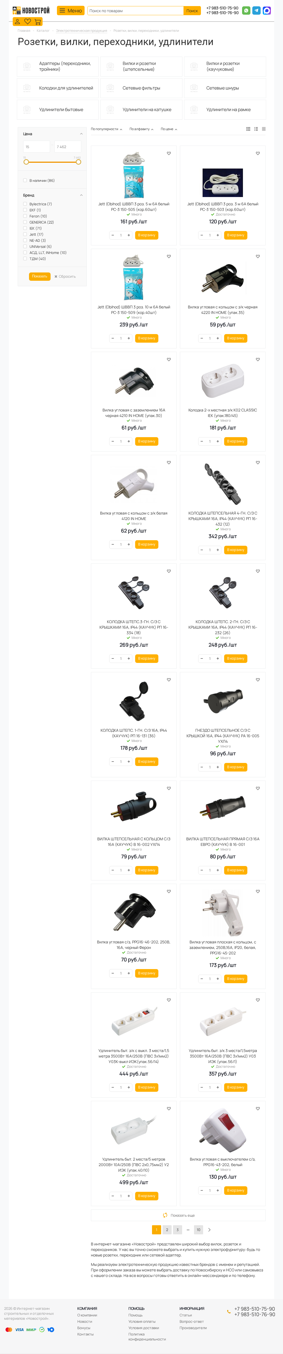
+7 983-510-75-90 (222, 8)
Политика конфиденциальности (147, 1337)
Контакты (85, 1334)
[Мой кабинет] (17, 21)
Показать (39, 276)
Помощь (137, 1308)
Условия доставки (144, 1327)
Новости (84, 1321)
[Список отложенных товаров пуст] (27, 21)
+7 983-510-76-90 (222, 13)
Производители (193, 1327)
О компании (87, 1315)
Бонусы (83, 1327)
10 (198, 1229)
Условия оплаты (142, 1321)
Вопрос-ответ (192, 1321)
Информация (192, 1308)
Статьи (186, 1315)
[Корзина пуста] (38, 21)
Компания (87, 1308)
